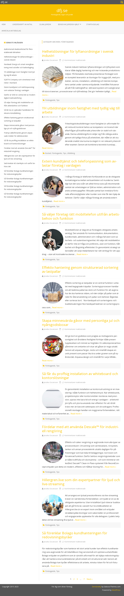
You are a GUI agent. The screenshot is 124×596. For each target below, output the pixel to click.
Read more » (47, 148)
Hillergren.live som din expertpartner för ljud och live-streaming (81, 481)
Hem (3, 24)
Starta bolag (92, 24)
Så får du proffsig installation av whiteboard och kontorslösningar (80, 375)
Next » (90, 579)
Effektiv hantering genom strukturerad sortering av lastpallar (80, 269)
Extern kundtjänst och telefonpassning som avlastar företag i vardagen (79, 163)
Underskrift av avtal (22, 24)
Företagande (50, 100)
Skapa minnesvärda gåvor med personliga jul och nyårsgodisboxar (81, 322)
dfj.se (62, 10)
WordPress (115, 590)
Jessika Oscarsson (51, 60)
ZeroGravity (96, 586)
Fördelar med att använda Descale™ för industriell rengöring (80, 428)
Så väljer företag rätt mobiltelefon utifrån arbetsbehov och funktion (81, 216)
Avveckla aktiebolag (11, 31)
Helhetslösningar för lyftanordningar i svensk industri (77, 53)
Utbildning (71, 153)
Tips (57, 100)
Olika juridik (45, 24)
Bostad (48, 153)
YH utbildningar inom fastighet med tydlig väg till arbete (81, 110)
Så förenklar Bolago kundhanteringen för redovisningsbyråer (74, 535)
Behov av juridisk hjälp (68, 24)
